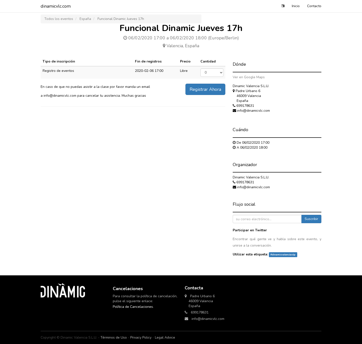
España (85, 18)
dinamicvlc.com (56, 6)
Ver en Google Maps (249, 77)
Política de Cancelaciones (133, 306)
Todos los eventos (58, 18)
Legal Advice (165, 337)
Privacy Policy (140, 337)
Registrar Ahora (205, 89)
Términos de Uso (113, 337)
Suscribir (311, 219)
